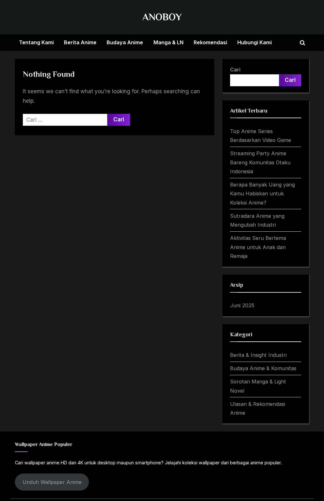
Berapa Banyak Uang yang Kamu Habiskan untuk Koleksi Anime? (262, 193)
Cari (235, 69)
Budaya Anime (125, 42)
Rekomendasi (210, 42)
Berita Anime (80, 42)
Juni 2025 (242, 305)
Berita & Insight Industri (258, 355)
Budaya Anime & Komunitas (263, 368)
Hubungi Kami (254, 42)
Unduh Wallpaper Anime (52, 482)
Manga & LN (168, 42)
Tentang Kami (36, 42)
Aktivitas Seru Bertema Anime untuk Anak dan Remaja (258, 247)
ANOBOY (162, 16)
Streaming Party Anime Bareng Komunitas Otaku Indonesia (260, 162)
